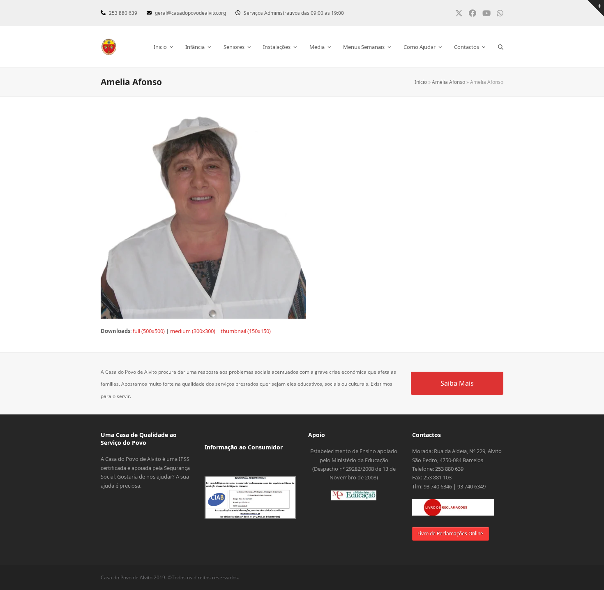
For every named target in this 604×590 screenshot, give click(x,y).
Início (421, 82)
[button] (500, 47)
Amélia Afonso (448, 82)
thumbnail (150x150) (246, 331)
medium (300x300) (192, 331)
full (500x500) (149, 331)
